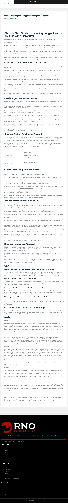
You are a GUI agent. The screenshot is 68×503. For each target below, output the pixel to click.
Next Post (59, 410)
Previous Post (10, 410)
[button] (65, 6)
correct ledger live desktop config (27, 188)
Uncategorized (7, 18)
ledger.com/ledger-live (14, 70)
